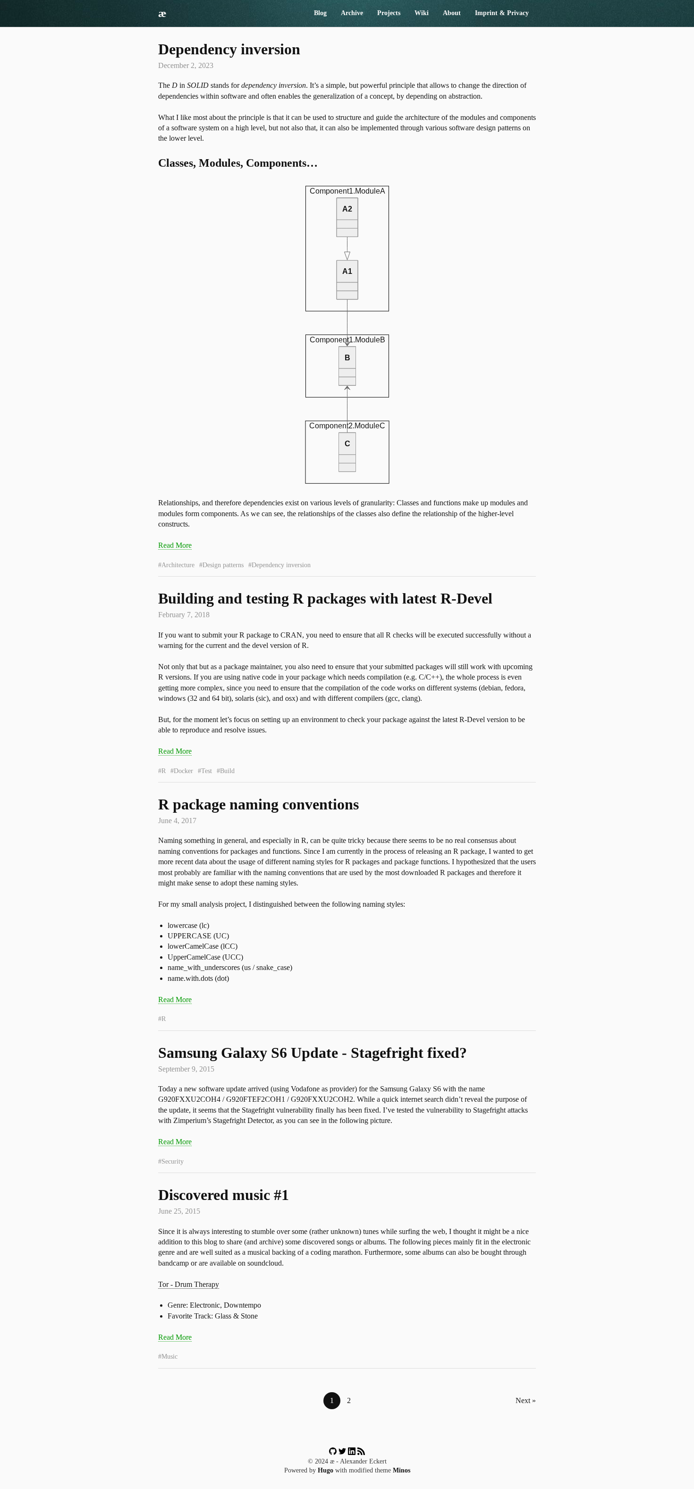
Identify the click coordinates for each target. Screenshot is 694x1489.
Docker (183, 770)
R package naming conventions (258, 804)
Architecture (178, 565)
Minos (401, 1470)
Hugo (325, 1470)
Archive (352, 13)
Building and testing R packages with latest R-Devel (325, 598)
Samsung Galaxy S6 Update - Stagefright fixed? (312, 1052)
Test (206, 770)
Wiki (422, 13)
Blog (320, 13)
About (452, 13)
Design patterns (223, 565)
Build (227, 770)
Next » (526, 1400)
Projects (388, 13)
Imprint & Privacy (502, 13)
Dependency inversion (229, 49)
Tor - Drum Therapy (188, 1284)
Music (169, 1356)
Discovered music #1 (223, 1194)
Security (172, 1161)
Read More (175, 545)
